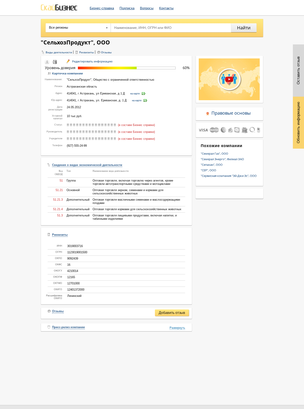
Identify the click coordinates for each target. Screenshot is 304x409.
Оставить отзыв (298, 71)
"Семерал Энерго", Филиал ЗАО (222, 159)
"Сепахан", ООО (212, 165)
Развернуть (177, 327)
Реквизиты (86, 52)
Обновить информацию (298, 122)
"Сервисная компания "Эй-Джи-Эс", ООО (229, 176)
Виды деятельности (59, 52)
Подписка (127, 8)
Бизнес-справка (102, 8)
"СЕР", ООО (208, 170)
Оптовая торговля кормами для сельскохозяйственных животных (137, 209)
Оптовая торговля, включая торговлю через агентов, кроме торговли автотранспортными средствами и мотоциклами (133, 182)
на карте (135, 93)
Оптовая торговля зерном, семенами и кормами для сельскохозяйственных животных (128, 191)
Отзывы (106, 52)
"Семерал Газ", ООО (214, 154)
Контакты (166, 8)
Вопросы (147, 8)
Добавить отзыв (172, 313)
